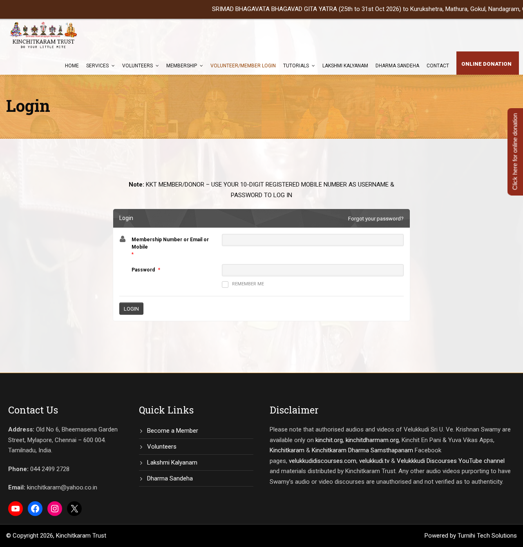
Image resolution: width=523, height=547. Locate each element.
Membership (181, 66)
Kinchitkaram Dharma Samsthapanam (362, 450)
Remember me (248, 284)
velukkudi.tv (374, 461)
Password (143, 270)
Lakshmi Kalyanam (345, 66)
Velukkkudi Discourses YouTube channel (451, 461)
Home (72, 66)
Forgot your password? (376, 219)
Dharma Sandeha (397, 66)
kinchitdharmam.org (372, 440)
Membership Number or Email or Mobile (170, 243)
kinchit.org (329, 440)
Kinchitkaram (287, 450)
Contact (438, 66)
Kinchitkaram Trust (81, 535)
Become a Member (172, 430)
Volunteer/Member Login (243, 66)
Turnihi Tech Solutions (487, 535)
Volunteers (137, 66)
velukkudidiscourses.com (322, 461)
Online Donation (486, 64)
